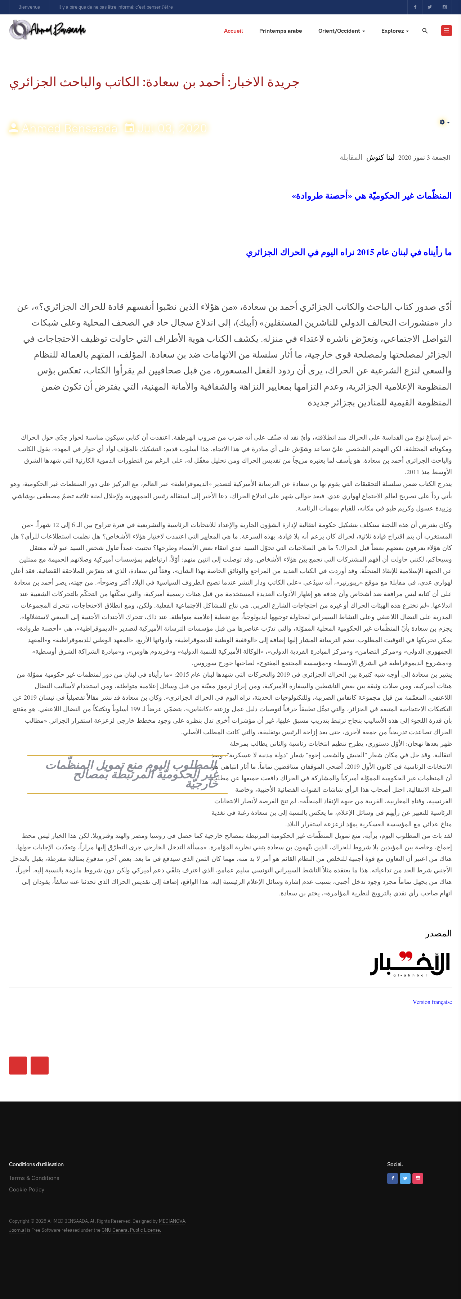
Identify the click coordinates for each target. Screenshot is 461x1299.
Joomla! (17, 1230)
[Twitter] (429, 7)
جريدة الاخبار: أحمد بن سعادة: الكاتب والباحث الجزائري (154, 81)
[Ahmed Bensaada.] (47, 29)
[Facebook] (415, 7)
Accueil (233, 31)
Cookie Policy (26, 1189)
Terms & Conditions (34, 1178)
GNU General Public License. (131, 1230)
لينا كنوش (380, 157)
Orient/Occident (340, 31)
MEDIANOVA (172, 1221)
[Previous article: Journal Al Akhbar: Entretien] (18, 1066)
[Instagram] (444, 7)
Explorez (393, 31)
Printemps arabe (280, 31)
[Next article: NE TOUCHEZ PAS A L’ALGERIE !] (40, 1066)
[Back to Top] (439, 1277)
